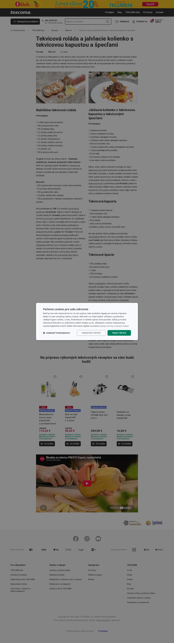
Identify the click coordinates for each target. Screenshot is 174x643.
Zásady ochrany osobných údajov (114, 325)
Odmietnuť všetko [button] (91, 333)
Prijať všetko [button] (119, 333)
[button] (56, 333)
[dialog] (87, 321)
